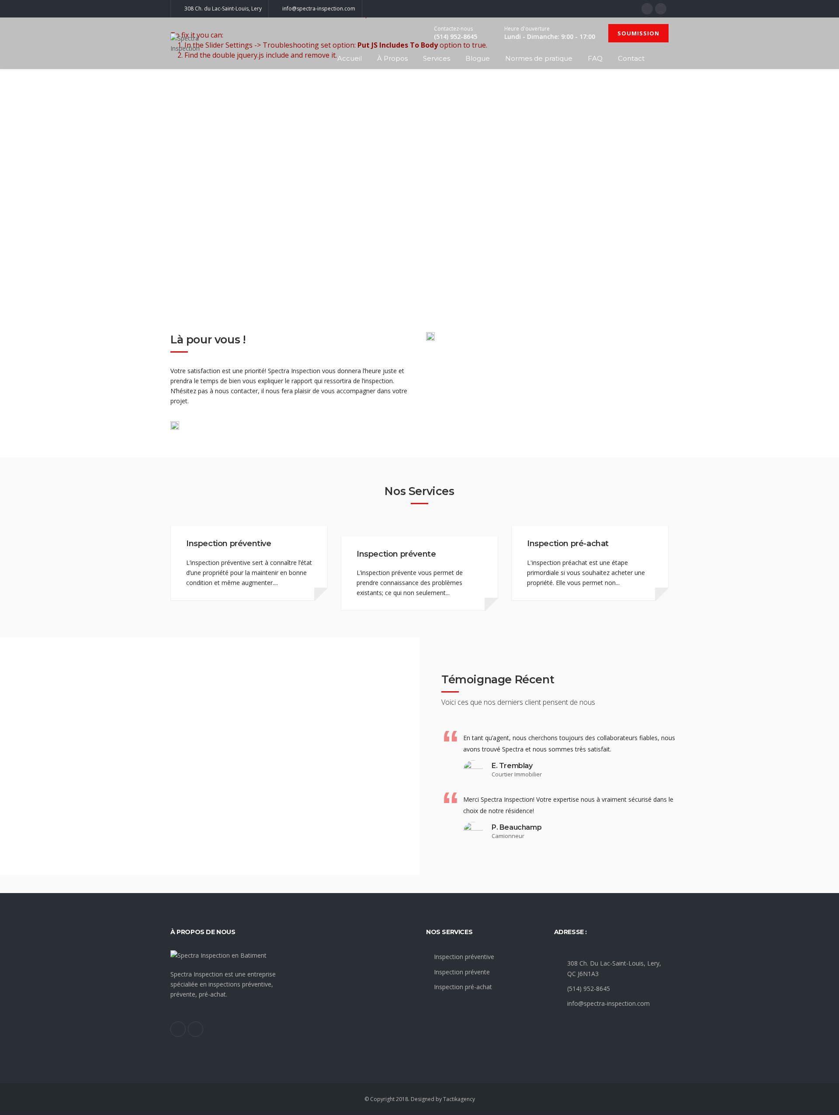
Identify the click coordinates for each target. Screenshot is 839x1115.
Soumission (638, 33)
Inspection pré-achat (568, 543)
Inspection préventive (228, 543)
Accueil (349, 58)
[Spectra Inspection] (195, 43)
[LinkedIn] (660, 8)
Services (436, 58)
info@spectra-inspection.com (608, 1003)
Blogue (477, 58)
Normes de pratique (538, 58)
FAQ (595, 58)
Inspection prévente (396, 554)
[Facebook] (647, 8)
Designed (422, 1099)
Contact (631, 58)
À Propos (392, 58)
